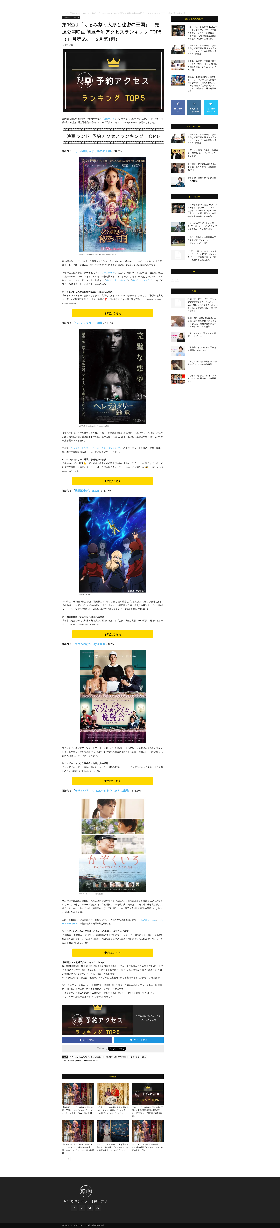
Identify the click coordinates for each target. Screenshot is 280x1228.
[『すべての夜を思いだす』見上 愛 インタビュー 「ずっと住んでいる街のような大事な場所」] (178, 227)
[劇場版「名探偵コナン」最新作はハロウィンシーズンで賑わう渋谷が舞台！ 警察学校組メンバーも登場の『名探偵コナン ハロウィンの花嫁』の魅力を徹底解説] (178, 80)
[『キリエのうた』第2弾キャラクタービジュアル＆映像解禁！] (178, 365)
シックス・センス (79, 448)
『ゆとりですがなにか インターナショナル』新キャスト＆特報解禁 (202, 378)
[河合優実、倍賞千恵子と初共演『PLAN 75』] (178, 182)
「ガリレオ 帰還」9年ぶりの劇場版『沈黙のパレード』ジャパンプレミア (203, 153)
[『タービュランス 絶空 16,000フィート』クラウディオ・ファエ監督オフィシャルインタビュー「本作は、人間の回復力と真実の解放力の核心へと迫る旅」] (178, 30)
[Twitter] (90, 1208)
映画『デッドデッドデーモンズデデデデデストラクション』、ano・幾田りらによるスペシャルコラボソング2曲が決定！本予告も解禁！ (203, 305)
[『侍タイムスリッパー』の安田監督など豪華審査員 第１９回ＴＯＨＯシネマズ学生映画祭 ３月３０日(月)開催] (178, 49)
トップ (64, 13)
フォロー (194, 101)
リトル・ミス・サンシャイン (107, 448)
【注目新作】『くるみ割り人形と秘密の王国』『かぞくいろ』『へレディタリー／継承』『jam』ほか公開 (77, 1110)
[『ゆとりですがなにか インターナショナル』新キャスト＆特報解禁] (178, 379)
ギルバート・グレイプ (117, 280)
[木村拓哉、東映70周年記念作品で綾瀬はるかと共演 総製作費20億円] (178, 168)
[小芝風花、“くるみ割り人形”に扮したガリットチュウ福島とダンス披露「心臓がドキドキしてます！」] (113, 1094)
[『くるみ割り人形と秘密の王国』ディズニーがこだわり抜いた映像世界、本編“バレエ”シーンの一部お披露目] (78, 1131)
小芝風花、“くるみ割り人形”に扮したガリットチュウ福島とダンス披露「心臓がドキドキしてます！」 (113, 1110)
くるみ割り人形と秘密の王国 (115, 1057)
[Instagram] (82, 1208)
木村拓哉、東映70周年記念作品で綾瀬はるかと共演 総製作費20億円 (202, 167)
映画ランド (109, 118)
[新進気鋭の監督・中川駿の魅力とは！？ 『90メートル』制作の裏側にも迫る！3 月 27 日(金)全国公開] (178, 65)
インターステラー (106, 272)
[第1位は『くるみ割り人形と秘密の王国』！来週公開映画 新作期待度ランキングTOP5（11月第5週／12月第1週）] (148, 1094)
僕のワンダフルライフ (143, 280)
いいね (177, 101)
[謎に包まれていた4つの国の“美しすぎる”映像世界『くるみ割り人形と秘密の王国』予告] (148, 1131)
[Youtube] (97, 1208)
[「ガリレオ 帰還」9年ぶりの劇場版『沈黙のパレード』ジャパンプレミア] (178, 154)
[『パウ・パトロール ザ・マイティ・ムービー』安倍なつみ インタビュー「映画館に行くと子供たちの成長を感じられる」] (178, 255)
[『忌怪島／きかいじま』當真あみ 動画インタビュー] (178, 351)
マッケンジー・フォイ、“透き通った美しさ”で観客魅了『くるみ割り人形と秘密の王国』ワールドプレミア (112, 1147)
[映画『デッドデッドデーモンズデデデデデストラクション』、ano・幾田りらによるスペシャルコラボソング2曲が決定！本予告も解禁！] (178, 303)
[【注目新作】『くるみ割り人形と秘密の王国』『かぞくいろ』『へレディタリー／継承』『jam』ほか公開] (78, 1094)
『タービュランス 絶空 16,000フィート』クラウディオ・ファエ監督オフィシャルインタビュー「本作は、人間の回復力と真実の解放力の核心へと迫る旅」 (202, 33)
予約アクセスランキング (79, 13)
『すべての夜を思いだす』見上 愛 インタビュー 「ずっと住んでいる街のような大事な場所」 (202, 226)
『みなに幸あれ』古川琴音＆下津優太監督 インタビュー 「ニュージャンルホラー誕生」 (202, 240)
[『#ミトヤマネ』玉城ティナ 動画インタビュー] (178, 337)
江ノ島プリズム (148, 919)
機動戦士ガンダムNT (91, 1060)
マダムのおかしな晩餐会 (72, 1060)
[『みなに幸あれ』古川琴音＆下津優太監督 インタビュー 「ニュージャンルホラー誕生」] (178, 241)
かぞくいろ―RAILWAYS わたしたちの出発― (103, 790)
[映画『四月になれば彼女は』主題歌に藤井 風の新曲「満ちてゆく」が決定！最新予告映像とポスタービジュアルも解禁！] (178, 321)
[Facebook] (74, 1208)
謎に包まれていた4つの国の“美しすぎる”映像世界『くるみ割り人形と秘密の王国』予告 (147, 1147)
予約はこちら (113, 313)
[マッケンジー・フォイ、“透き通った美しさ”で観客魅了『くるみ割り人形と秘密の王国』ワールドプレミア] (113, 1131)
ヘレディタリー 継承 (138, 1057)
